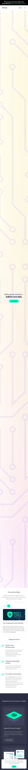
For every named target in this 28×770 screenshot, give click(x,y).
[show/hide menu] (25, 8)
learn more (13, 632)
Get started (14, 301)
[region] (14, 621)
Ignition (12, 3)
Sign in (20, 7)
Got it (14, 766)
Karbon (16, 3)
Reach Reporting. (22, 3)
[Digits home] (4, 8)
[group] (14, 621)
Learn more (16, 763)
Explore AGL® (9, 740)
